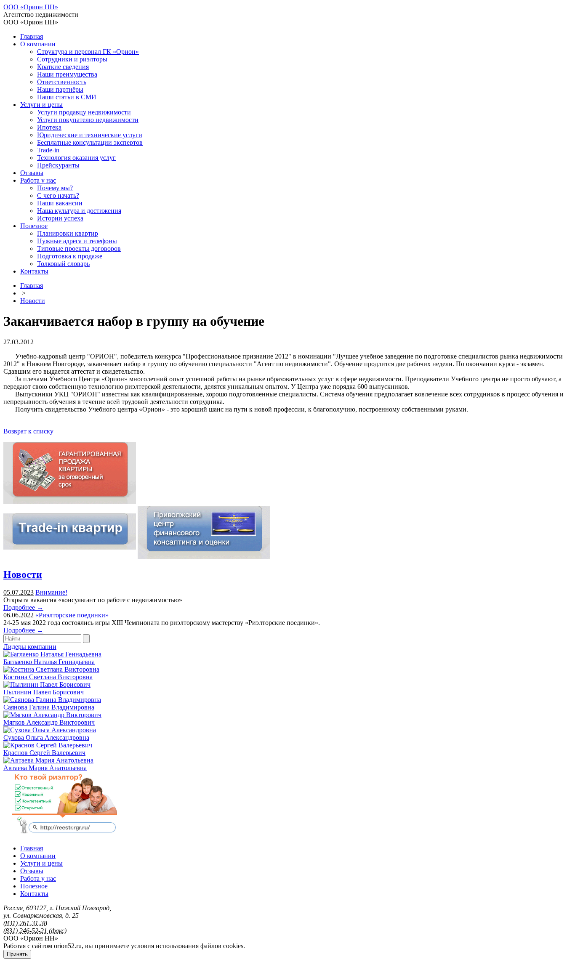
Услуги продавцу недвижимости (84, 112)
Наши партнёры (60, 89)
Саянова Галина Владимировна (48, 707)
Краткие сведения (63, 66)
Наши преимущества (67, 74)
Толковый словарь (63, 263)
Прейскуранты (58, 165)
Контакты (34, 271)
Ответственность (61, 81)
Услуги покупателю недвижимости (87, 119)
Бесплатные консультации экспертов (90, 142)
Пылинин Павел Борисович (43, 692)
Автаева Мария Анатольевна (45, 767)
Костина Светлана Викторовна (48, 676)
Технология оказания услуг (76, 157)
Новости (32, 300)
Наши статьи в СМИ (66, 97)
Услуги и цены (41, 104)
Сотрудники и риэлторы (72, 59)
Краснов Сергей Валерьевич (44, 752)
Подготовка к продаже (69, 256)
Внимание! (51, 592)
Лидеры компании (29, 646)
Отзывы (31, 172)
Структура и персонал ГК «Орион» (88, 51)
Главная (31, 36)
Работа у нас (38, 180)
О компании (38, 44)
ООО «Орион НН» (30, 7)
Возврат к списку (28, 431)
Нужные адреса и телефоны (77, 240)
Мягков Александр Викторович (49, 722)
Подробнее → (23, 607)
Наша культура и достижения (79, 210)
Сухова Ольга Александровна (46, 737)
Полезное (34, 225)
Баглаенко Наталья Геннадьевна (49, 661)
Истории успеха (60, 218)
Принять (17, 954)
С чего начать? (58, 195)
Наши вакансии (60, 203)
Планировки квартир (67, 233)
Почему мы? (55, 187)
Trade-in (48, 150)
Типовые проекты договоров (79, 248)
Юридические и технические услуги (89, 134)
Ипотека (49, 127)
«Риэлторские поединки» (72, 615)
